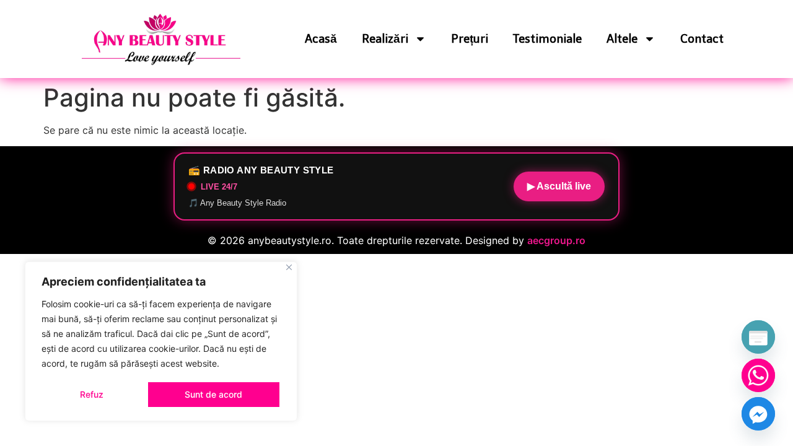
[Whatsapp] (758, 375)
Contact (702, 39)
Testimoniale (547, 39)
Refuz (91, 394)
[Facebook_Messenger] (758, 414)
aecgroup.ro (556, 240)
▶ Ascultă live (559, 186)
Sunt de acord (213, 394)
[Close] (289, 267)
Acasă (321, 39)
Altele (622, 39)
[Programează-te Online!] (758, 337)
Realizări (385, 39)
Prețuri (469, 39)
